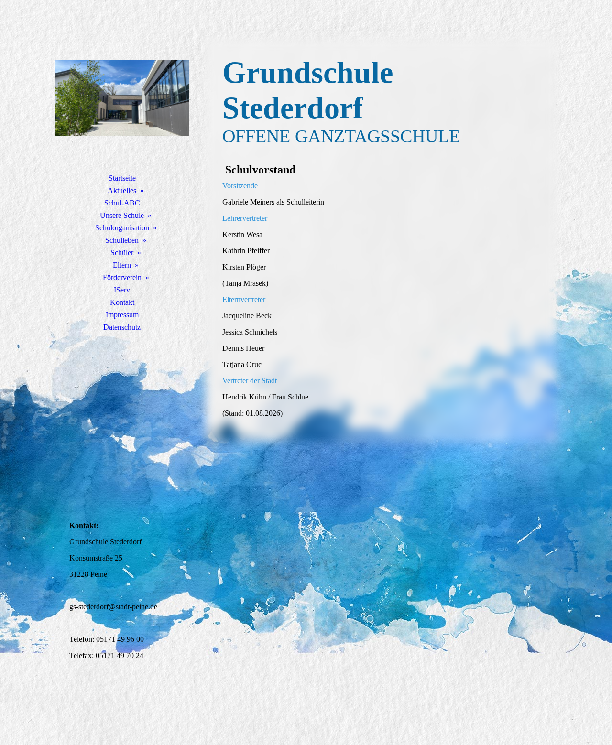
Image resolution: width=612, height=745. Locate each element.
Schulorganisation (122, 228)
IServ (122, 290)
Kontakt (122, 302)
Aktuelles (122, 190)
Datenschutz (122, 327)
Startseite (122, 178)
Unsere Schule (122, 215)
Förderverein (122, 277)
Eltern (122, 265)
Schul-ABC (122, 203)
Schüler (121, 252)
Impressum (122, 315)
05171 (106, 639)
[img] (122, 98)
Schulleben (122, 240)
